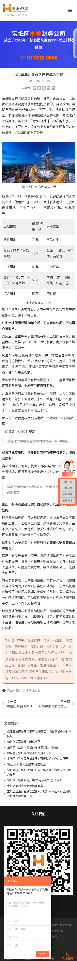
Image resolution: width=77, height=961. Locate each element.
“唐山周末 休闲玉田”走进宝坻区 (26, 764)
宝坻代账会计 (49, 665)
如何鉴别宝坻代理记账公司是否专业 (29, 753)
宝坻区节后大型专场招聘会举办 (26, 785)
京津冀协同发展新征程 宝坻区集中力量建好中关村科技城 (39, 734)
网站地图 (51, 936)
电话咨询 (67, 958)
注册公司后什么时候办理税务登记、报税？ (33, 747)
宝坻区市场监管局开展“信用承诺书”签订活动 (34, 780)
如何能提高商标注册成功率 (23, 741)
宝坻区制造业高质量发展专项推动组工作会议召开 (37, 758)
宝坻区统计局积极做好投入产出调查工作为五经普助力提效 (39, 772)
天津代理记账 (31, 690)
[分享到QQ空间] (39, 88)
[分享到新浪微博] (34, 88)
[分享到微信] (48, 88)
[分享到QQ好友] (44, 88)
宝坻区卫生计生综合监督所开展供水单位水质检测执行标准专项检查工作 (39, 794)
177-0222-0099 (42, 57)
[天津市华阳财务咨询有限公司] (17, 10)
